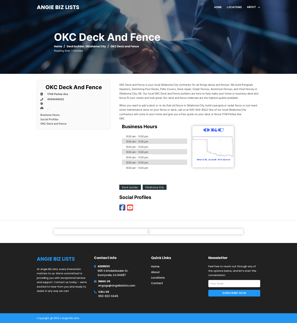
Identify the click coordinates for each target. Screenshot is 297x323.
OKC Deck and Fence (53, 123)
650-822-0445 (108, 296)
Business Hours (50, 115)
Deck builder (75, 46)
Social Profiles (49, 119)
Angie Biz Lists (58, 7)
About (155, 272)
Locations (234, 7)
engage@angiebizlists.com (116, 285)
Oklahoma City (95, 46)
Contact (157, 283)
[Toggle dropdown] (259, 7)
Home (218, 7)
